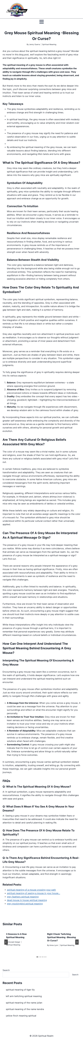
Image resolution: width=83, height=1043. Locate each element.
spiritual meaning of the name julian (24, 1002)
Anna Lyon (53, 945)
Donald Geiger (14, 942)
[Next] (77, 942)
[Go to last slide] (6, 942)
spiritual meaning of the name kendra (25, 1009)
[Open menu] (41, 22)
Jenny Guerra (34, 44)
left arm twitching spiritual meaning (24, 996)
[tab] (37, 956)
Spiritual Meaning (49, 44)
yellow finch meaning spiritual (21, 1015)
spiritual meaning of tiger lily (20, 989)
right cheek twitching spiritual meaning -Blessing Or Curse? (61, 937)
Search (6, 970)
